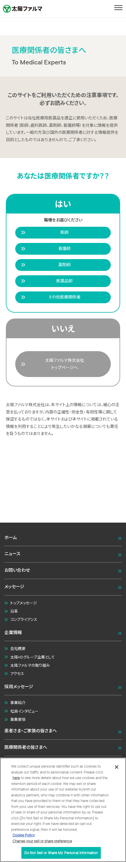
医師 (64, 232)
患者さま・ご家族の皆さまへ (30, 730)
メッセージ (14, 586)
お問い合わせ (17, 570)
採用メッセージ (18, 686)
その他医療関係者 (64, 297)
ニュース (12, 553)
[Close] (116, 767)
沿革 (14, 611)
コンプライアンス (23, 619)
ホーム (10, 537)
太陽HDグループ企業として (32, 657)
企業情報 (13, 632)
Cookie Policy (24, 835)
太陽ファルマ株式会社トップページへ (64, 364)
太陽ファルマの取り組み (30, 665)
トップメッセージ (23, 603)
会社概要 (17, 648)
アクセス (17, 673)
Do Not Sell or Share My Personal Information (61, 852)
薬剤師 (64, 264)
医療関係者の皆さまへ (25, 747)
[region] (63, 810)
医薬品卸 (64, 281)
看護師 (64, 248)
